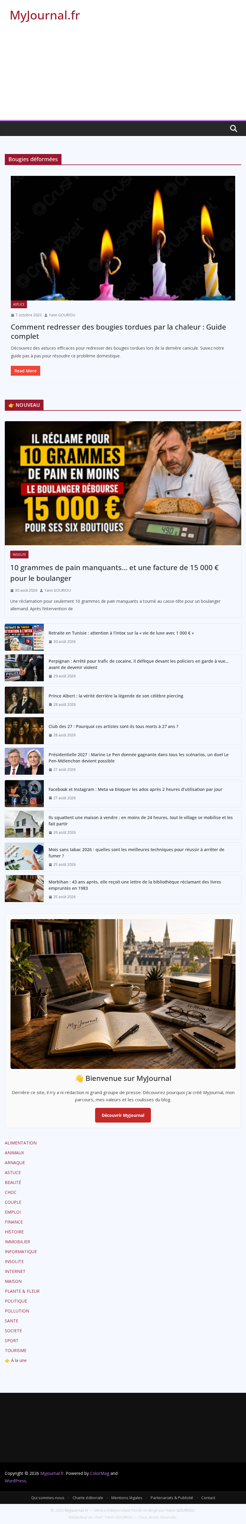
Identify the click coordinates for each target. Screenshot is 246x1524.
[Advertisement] (123, 75)
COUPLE (13, 1202)
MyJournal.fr (45, 15)
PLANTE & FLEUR (22, 1291)
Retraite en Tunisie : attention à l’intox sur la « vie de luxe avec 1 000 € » (121, 633)
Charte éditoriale (88, 1497)
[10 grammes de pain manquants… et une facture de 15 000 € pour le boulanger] (123, 483)
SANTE (11, 1321)
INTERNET (15, 1271)
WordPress (15, 1481)
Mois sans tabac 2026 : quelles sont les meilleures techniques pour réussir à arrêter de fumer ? (136, 853)
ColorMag (99, 1473)
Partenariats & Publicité (172, 1497)
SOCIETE (13, 1330)
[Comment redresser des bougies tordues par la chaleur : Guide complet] (123, 238)
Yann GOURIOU (62, 315)
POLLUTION (17, 1311)
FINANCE (14, 1222)
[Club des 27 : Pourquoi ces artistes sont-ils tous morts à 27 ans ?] (24, 730)
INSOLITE (19, 554)
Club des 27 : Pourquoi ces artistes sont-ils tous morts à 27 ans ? (113, 726)
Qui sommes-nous (47, 1497)
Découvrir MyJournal (123, 1115)
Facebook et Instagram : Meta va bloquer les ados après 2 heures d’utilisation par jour (135, 789)
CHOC (10, 1192)
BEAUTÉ (13, 1182)
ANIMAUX (14, 1153)
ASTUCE (19, 304)
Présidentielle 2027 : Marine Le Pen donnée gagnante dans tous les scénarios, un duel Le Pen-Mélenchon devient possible (139, 758)
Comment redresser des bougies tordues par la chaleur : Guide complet (118, 331)
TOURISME (15, 1350)
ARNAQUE (15, 1162)
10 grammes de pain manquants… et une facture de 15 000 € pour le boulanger (114, 572)
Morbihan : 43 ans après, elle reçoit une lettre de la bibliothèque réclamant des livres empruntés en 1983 (135, 885)
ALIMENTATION (21, 1143)
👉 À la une (16, 1360)
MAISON (13, 1281)
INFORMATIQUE (21, 1251)
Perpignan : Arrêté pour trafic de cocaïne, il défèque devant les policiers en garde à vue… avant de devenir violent (139, 664)
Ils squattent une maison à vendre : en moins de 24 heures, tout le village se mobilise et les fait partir (141, 821)
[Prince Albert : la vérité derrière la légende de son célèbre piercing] (24, 700)
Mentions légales (126, 1497)
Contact (208, 1497)
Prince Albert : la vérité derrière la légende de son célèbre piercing (116, 696)
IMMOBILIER (17, 1241)
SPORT (12, 1340)
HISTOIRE (14, 1232)
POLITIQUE (16, 1301)
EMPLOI (13, 1212)
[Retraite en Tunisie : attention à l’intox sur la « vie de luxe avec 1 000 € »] (24, 637)
